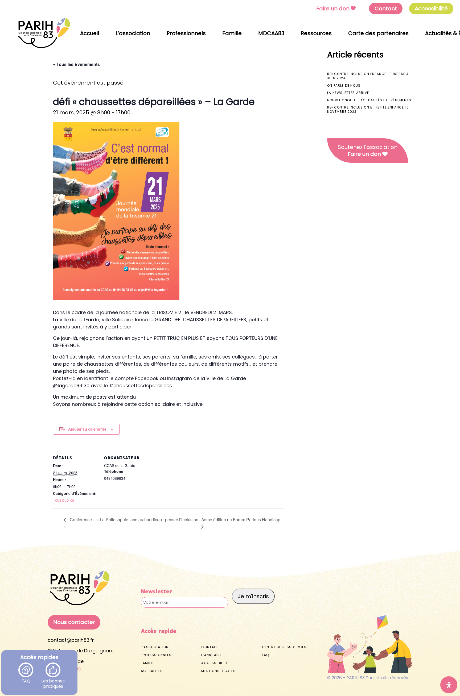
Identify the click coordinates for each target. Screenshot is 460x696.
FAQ (265, 655)
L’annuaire (211, 655)
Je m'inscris (253, 596)
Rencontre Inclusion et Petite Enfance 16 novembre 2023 (368, 109)
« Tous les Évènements (76, 64)
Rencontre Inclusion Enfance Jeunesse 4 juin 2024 (368, 76)
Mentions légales (218, 671)
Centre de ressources (284, 647)
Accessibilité (214, 663)
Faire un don (333, 8)
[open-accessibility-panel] (448, 684)
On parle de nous (343, 85)
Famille (147, 663)
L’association (155, 647)
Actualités (152, 671)
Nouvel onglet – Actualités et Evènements (369, 100)
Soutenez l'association (367, 150)
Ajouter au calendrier (87, 429)
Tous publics (63, 500)
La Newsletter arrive (348, 92)
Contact (386, 8)
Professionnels (156, 655)
